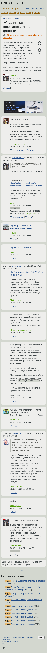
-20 (7, 35)
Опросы (21, 12)
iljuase (13, 233)
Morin (12, 300)
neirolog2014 (15, 506)
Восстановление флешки (22, 621)
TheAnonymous (17, 330)
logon (12, 252)
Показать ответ (17, 217)
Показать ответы (18, 150)
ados (12, 76)
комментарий (18, 158)
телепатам (7, 38)
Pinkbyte (14, 144)
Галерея (14, 9)
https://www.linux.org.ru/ (10, 644)
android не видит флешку (22, 606)
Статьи (4, 12)
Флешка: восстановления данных (17, 26)
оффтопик (37, 35)
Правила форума (18, 637)
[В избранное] (39, 43)
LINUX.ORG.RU (12, 3)
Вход (41, 9)
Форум (12, 12)
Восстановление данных (22, 610)
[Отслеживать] (39, 50)
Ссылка (6, 88)
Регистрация (31, 9)
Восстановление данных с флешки (26, 600)
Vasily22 (13, 420)
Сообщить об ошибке (10, 642)
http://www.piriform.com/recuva (23, 248)
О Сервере (6, 637)
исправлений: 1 (32, 214)
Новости (5, 9)
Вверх (41, 637)
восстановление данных (21, 35)
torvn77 (13, 486)
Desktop (15, 18)
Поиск (37, 12)
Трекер (29, 12)
